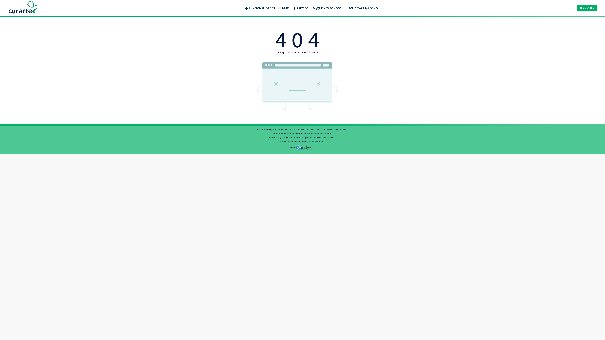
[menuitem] (260, 8)
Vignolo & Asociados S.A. (296, 130)
